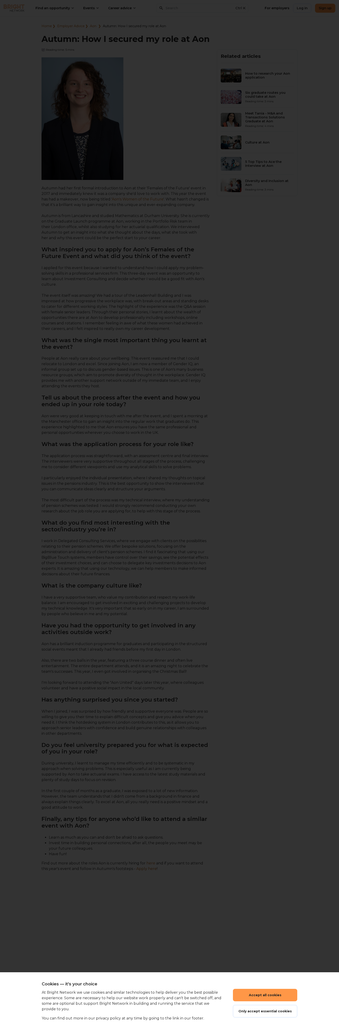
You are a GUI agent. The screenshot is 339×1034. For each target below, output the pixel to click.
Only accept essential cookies (265, 1011)
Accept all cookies (265, 995)
